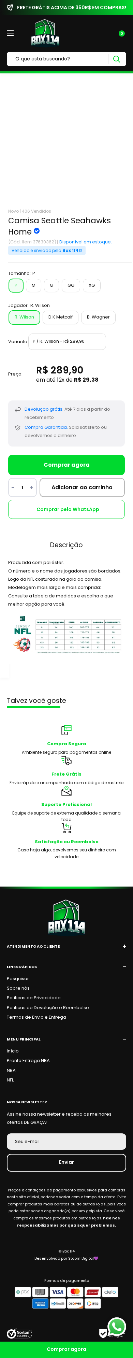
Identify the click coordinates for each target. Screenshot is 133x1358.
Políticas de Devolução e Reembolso (48, 1007)
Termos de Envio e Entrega (36, 1017)
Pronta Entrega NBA (28, 1060)
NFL (10, 1080)
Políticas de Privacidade (34, 997)
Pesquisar (18, 978)
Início (13, 1051)
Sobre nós (18, 988)
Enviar (66, 1162)
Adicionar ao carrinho (82, 487)
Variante (17, 341)
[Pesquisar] (116, 59)
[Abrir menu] (10, 33)
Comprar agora (67, 465)
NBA (11, 1070)
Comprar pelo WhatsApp (67, 509)
